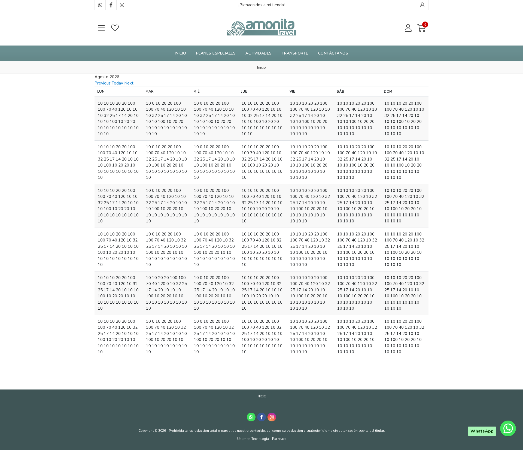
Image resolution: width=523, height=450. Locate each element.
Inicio (180, 53)
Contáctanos (333, 53)
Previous (103, 83)
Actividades (258, 53)
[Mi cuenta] (422, 5)
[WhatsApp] (100, 5)
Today (117, 83)
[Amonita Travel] (261, 28)
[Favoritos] (115, 28)
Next (128, 83)
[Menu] (101, 28)
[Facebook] (110, 5)
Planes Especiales (216, 53)
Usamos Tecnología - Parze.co (261, 438)
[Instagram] (121, 5)
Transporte (295, 53)
